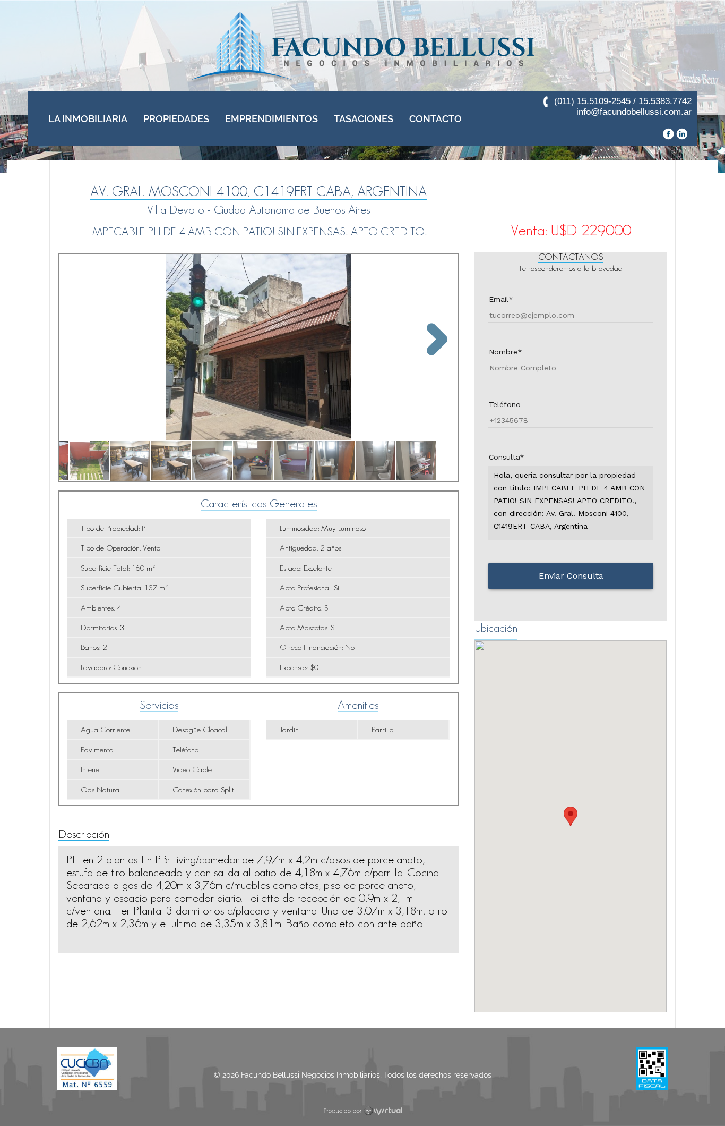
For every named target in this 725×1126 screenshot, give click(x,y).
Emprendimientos (271, 118)
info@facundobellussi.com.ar (634, 112)
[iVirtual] (362, 1110)
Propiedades (176, 118)
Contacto (435, 118)
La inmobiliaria (87, 118)
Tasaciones (363, 118)
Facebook (668, 134)
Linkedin (682, 134)
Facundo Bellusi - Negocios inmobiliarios (362, 48)
